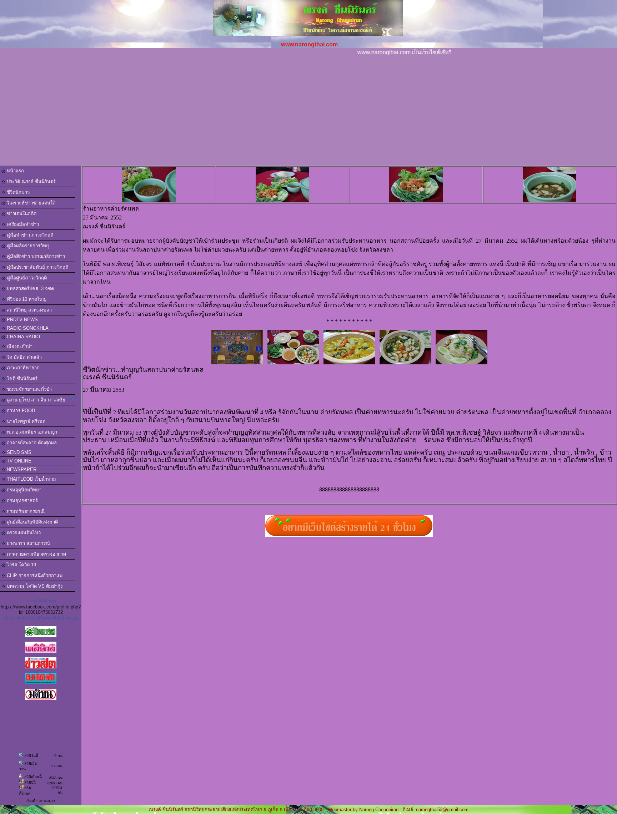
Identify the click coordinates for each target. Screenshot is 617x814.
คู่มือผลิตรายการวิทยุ (27, 245)
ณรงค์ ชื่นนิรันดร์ (41, 601)
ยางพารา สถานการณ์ (27, 543)
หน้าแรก (14, 170)
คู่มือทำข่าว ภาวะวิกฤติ (29, 235)
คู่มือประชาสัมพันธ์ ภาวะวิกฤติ (36, 267)
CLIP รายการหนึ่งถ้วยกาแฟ (33, 575)
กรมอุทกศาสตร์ (21, 500)
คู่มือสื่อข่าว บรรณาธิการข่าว (35, 256)
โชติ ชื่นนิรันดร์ (21, 378)
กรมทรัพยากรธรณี (25, 511)
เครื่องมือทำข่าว (22, 224)
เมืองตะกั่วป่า (18, 346)
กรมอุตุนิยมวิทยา (23, 489)
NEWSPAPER (20, 469)
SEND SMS (18, 452)
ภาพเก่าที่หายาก (22, 367)
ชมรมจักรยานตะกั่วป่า (28, 389)
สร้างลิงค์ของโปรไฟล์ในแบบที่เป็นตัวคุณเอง (41, 618)
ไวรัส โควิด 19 (20, 564)
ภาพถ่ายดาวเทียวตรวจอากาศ (35, 554)
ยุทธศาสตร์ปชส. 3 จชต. (30, 288)
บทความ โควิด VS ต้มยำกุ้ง (33, 586)
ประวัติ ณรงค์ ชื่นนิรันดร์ (30, 181)
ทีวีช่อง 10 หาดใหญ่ (25, 299)
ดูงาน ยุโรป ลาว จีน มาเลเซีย (35, 400)
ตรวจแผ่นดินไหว (23, 532)
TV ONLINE (18, 461)
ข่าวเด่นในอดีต (20, 213)
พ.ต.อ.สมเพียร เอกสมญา (31, 432)
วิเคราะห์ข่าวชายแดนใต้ (30, 203)
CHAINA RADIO (22, 336)
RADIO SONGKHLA (27, 328)
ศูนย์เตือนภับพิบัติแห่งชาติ (31, 522)
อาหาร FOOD (20, 410)
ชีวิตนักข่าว (17, 192)
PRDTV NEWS (21, 319)
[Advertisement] (308, 112)
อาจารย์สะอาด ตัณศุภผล (31, 442)
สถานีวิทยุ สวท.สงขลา (28, 310)
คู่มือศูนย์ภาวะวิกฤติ (26, 277)
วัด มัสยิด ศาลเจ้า (23, 357)
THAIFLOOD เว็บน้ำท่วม (30, 479)
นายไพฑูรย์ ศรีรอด (25, 421)
